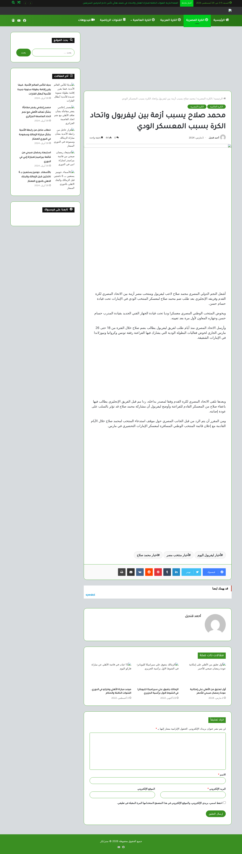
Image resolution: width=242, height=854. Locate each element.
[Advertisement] (158, 58)
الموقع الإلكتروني (146, 788)
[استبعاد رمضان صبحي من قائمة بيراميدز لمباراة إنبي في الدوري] (64, 158)
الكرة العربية (169, 20)
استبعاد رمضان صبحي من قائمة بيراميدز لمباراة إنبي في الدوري (35, 157)
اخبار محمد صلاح (147, 555)
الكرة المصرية (195, 20)
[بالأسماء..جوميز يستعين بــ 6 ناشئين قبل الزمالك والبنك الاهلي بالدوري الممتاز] (64, 180)
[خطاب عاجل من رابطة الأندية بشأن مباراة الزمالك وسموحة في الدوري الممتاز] (64, 138)
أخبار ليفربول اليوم (209, 555)
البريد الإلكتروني (216, 788)
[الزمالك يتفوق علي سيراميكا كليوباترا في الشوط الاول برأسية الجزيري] (157, 674)
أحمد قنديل (214, 137)
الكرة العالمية (142, 20)
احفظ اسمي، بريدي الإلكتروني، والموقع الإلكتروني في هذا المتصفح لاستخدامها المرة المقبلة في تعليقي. (170, 802)
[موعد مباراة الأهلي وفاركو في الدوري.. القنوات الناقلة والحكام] (110, 674)
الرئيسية (219, 20)
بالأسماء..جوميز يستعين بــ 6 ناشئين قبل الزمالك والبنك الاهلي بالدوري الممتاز (35, 177)
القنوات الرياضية (111, 20)
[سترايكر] (226, 11)
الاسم (222, 774)
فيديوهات (84, 20)
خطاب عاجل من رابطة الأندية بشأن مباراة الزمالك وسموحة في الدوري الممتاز (35, 135)
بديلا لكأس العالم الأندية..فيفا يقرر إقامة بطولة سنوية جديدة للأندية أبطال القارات (34, 89)
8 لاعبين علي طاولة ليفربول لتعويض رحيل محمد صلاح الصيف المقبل (141, 3)
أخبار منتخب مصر (178, 555)
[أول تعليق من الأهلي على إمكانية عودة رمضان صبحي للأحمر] (205, 674)
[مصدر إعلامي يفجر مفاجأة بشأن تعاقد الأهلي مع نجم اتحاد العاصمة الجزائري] (64, 115)
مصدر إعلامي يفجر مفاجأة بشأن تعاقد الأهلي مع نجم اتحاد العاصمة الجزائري (36, 112)
